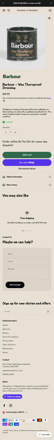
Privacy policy (8, 341)
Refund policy (8, 349)
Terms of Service (9, 345)
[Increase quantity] (15, 132)
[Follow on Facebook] (4, 405)
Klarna (5, 353)
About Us (6, 329)
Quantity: (6, 127)
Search (5, 325)
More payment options (27, 169)
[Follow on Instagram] (10, 405)
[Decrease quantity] (6, 132)
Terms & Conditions (11, 337)
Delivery (6, 333)
